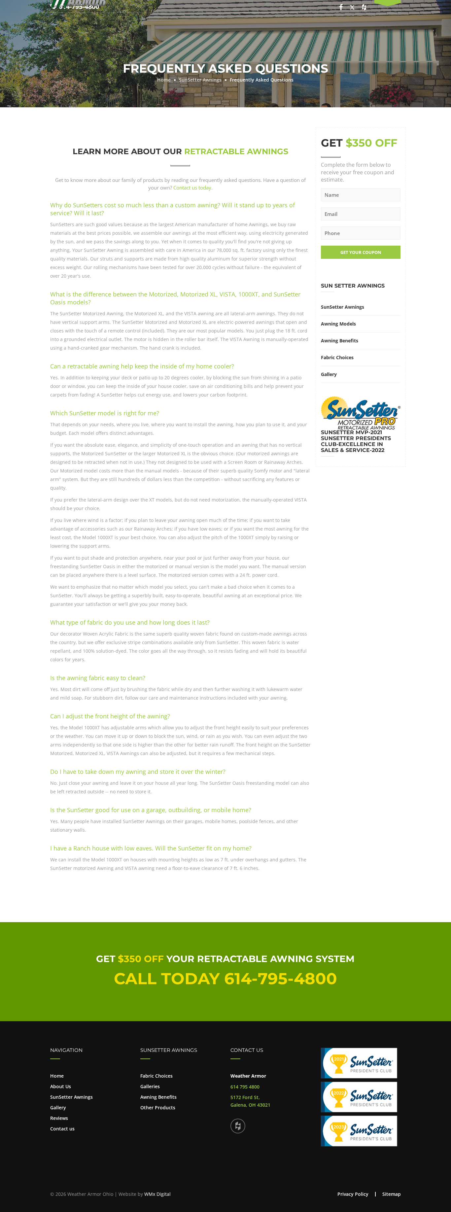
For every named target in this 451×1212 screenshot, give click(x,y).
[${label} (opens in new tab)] (237, 1126)
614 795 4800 (245, 1087)
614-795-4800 (280, 978)
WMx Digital (157, 1194)
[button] (387, 4)
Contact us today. (193, 187)
